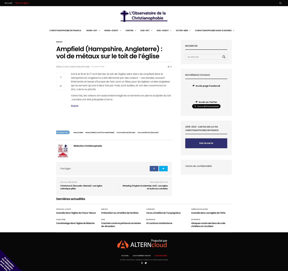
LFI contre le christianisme (159, 223)
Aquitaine (60, 219)
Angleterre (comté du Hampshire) (99, 132)
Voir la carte (206, 143)
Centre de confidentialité (198, 166)
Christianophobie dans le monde (213, 30)
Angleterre (78, 132)
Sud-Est (145, 30)
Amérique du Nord (199, 209)
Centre (129, 30)
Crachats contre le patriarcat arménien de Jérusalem (121, 225)
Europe (59, 42)
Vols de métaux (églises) (148, 132)
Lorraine (150, 209)
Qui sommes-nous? (142, 255)
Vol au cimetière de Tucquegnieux (163, 212)
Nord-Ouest (111, 30)
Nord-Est (91, 30)
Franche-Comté (63, 209)
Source (74, 105)
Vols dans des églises (126, 132)
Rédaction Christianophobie (73, 66)
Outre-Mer (182, 30)
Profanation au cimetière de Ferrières (119, 212)
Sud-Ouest (163, 30)
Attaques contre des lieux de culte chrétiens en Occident (208, 225)
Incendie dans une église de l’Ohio (208, 212)
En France (150, 219)
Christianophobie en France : (66, 30)
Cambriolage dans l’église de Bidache (75, 223)
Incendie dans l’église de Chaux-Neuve (76, 212)
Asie (103, 219)
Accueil (8, 2)
